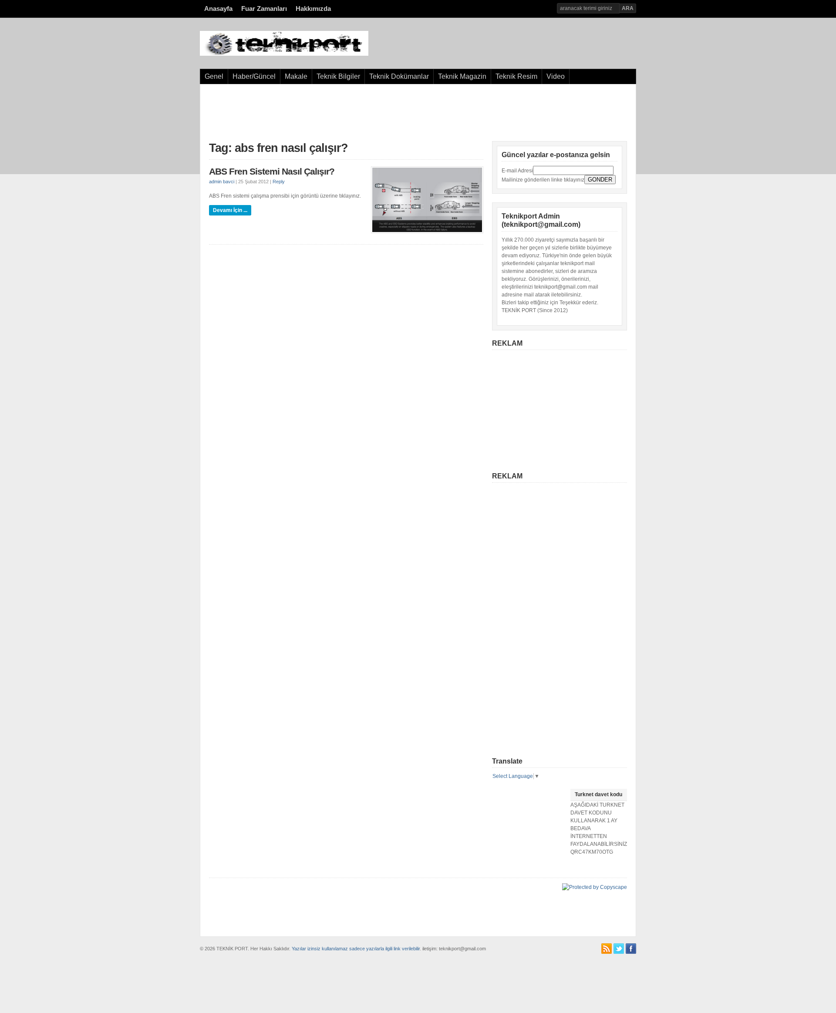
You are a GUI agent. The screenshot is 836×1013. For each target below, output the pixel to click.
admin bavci (221, 181)
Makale (296, 76)
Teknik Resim (516, 76)
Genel (214, 76)
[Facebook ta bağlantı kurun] (631, 948)
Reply (279, 181)
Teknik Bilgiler (338, 76)
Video (555, 76)
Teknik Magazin (462, 76)
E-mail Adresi (517, 171)
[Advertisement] (418, 112)
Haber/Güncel (254, 76)
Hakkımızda (313, 8)
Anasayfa (218, 8)
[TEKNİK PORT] (284, 54)
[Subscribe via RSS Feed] (606, 948)
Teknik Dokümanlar (399, 76)
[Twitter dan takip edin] (619, 948)
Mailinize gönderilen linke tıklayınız (543, 180)
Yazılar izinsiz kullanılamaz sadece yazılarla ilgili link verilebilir (356, 948)
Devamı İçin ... (230, 210)
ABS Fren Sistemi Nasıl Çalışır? (271, 171)
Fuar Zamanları (264, 8)
